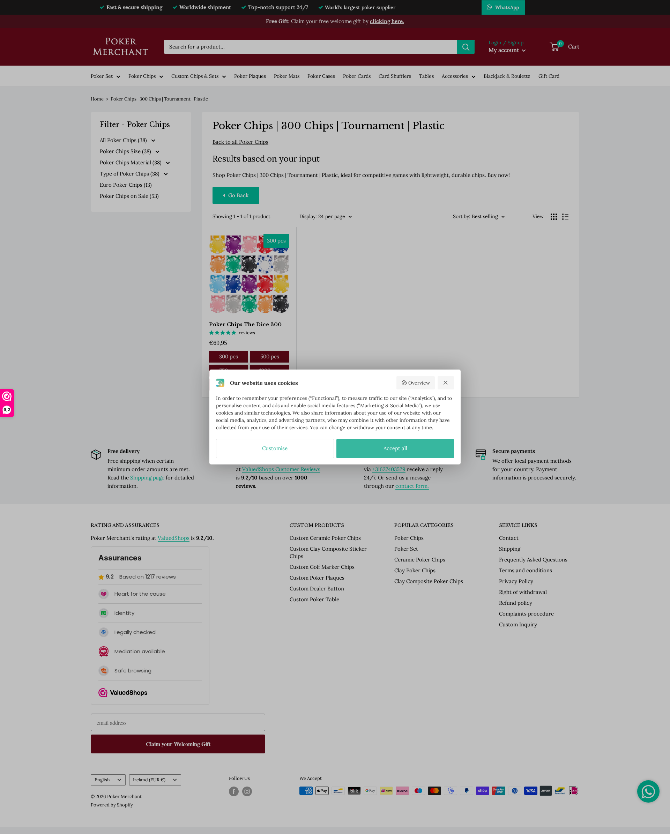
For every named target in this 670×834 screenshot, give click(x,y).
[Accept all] (446, 382)
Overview (419, 383)
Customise (275, 448)
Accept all (395, 448)
